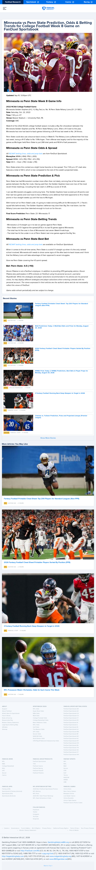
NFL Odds (36, 709)
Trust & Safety (25, 828)
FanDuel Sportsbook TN (71, 747)
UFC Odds (36, 731)
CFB (65, 770)
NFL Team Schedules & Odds (42, 798)
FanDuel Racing (38, 768)
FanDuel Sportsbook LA (71, 729)
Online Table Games (70, 800)
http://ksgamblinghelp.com (13, 856)
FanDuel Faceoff (38, 770)
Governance (15, 828)
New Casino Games (70, 791)
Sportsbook (31, 2)
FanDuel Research (13, 2)
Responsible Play (7, 720)
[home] (48, 8)
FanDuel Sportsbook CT (71, 718)
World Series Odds (39, 738)
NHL (3, 768)
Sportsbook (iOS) (7, 793)
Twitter (35, 812)
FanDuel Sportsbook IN (71, 727)
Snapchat (36, 819)
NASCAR (66, 777)
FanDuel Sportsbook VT (71, 752)
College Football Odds (40, 718)
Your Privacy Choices (87, 828)
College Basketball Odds (40, 720)
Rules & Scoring (7, 718)
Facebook (36, 809)
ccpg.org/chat (47, 854)
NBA (3, 764)
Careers (6, 828)
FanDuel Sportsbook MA (71, 731)
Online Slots (67, 789)
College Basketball (8, 766)
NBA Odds (36, 713)
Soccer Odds (37, 734)
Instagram (36, 814)
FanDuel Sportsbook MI (71, 734)
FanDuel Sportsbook (39, 761)
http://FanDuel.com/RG (30, 851)
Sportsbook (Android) (8, 796)
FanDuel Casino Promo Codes (73, 802)
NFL (5, 320)
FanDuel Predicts (38, 773)
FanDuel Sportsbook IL (71, 725)
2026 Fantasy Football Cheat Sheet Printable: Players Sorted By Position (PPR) (37, 562)
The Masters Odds (38, 729)
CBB (65, 782)
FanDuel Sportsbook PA (71, 745)
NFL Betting (37, 791)
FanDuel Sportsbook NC (71, 736)
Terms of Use (74, 828)
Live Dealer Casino (69, 796)
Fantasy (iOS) (6, 789)
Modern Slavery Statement (10, 722)
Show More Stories (48, 438)
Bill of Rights (36, 828)
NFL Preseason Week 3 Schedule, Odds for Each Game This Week (31, 690)
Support (4, 709)
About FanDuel (7, 711)
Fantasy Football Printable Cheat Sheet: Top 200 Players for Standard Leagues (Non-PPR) (41, 499)
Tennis (66, 775)
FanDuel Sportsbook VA (71, 750)
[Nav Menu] (4, 8)
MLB (5, 343)
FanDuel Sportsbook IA (71, 722)
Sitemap (4, 729)
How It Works (6, 715)
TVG (34, 764)
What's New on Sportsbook (10, 713)
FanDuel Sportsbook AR (71, 709)
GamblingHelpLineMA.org (58, 842)
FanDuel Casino (38, 766)
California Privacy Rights (60, 828)
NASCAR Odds (37, 736)
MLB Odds (36, 715)
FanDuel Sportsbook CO (71, 715)
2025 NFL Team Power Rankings (43, 796)
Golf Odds (36, 727)
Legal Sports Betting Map (10, 725)
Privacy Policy (46, 828)
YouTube (35, 816)
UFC (3, 770)
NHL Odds (36, 725)
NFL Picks (36, 793)
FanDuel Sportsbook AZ (71, 711)
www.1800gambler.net (58, 859)
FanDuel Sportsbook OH (71, 743)
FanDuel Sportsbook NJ (71, 738)
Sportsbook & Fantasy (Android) (12, 791)
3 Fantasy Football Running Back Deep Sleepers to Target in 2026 (60, 393)
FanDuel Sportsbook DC (71, 720)
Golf (65, 773)
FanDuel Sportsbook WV (71, 754)
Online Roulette (69, 798)
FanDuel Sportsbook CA (71, 713)
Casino (68, 2)
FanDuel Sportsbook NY (71, 741)
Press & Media (73, 830)
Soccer (6, 432)
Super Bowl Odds (38, 711)
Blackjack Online (69, 793)
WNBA (6, 388)
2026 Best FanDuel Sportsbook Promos (45, 789)
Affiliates (5, 727)
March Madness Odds (40, 722)
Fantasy (49, 2)
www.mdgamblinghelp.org (60, 856)
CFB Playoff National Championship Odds (46, 741)
